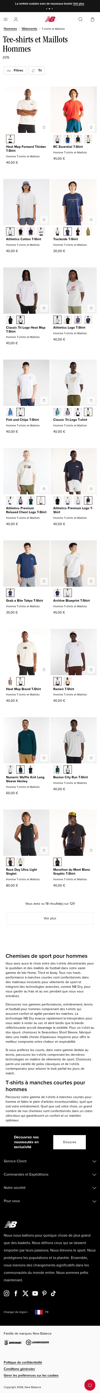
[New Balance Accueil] (50, 19)
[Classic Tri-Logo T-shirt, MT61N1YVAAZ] (57, 412)
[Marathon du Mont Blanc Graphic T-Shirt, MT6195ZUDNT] (57, 862)
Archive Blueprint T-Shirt (71, 601)
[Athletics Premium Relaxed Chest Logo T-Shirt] (44, 488)
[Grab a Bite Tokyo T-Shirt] (44, 581)
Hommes (10, 29)
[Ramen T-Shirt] (91, 669)
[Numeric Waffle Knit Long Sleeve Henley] (44, 758)
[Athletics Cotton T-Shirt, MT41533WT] (41, 231)
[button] (16, 19)
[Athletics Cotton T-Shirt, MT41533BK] (20, 231)
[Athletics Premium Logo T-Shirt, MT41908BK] (57, 500)
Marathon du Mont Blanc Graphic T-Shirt (71, 872)
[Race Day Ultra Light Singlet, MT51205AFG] (20, 862)
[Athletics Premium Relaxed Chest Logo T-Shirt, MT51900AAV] (31, 500)
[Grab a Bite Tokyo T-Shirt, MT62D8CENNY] (10, 593)
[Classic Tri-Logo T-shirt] (91, 400)
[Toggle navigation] (5, 19)
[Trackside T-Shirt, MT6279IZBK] (78, 231)
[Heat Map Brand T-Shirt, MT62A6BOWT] (20, 681)
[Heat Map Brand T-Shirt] (44, 669)
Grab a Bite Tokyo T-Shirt (24, 601)
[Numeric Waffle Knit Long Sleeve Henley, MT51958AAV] (20, 770)
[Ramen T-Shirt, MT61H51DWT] (57, 681)
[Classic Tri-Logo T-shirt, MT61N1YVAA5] (67, 412)
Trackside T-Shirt (65, 239)
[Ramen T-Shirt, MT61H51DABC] (67, 681)
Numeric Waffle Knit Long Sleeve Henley (25, 779)
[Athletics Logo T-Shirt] (91, 308)
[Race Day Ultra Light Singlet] (44, 850)
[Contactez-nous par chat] (89, 1385)
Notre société (15, 1187)
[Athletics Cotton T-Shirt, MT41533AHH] (10, 231)
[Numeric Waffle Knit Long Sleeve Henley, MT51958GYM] (10, 770)
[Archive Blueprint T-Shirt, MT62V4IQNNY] (57, 593)
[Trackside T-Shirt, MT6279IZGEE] (88, 231)
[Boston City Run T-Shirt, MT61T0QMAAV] (57, 770)
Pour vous (12, 1201)
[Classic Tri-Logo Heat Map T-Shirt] (44, 308)
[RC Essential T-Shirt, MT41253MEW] (88, 139)
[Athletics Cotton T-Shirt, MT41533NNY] (31, 231)
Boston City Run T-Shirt (70, 777)
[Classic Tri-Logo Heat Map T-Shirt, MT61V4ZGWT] (20, 320)
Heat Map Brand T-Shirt (23, 689)
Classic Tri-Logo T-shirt (70, 420)
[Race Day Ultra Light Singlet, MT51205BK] (10, 862)
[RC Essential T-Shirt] (91, 127)
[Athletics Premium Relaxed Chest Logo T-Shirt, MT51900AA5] (20, 500)
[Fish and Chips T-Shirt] (44, 400)
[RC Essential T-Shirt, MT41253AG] (57, 139)
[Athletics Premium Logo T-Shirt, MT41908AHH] (78, 500)
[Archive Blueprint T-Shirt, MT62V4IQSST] (67, 593)
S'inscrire (69, 1142)
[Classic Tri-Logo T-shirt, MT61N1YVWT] (78, 412)
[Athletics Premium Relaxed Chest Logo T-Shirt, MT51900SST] (10, 500)
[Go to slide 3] (52, 9)
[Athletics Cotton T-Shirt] (44, 219)
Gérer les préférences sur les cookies (31, 1375)
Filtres (17, 70)
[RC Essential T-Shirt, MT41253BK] (78, 139)
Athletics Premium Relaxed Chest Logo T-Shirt (26, 510)
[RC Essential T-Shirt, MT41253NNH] (67, 139)
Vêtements (29, 29)
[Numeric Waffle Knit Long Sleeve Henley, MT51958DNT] (31, 770)
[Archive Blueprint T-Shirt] (91, 581)
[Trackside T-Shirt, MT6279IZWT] (57, 231)
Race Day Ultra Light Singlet (21, 872)
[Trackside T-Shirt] (91, 219)
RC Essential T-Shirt (68, 147)
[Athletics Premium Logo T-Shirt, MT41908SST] (67, 500)
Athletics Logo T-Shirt (69, 328)
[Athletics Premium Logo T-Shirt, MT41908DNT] (88, 500)
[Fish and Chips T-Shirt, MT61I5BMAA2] (10, 412)
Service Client (15, 1161)
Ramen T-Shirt (63, 689)
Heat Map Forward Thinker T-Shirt (26, 149)
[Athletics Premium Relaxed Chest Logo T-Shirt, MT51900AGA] (41, 500)
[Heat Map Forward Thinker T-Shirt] (44, 127)
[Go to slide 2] (50, 9)
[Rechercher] (80, 19)
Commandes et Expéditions (26, 1174)
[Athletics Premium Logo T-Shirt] (91, 488)
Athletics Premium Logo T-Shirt (73, 510)
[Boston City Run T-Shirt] (91, 758)
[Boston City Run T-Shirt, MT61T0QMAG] (67, 770)
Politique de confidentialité (23, 1362)
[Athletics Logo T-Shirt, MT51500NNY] (88, 320)
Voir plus (78, 4)
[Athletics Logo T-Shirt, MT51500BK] (67, 320)
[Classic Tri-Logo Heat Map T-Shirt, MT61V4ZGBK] (10, 320)
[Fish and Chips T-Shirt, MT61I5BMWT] (20, 412)
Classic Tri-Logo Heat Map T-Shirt (25, 330)
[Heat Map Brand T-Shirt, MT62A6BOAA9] (10, 681)
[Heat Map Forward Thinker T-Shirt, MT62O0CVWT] (10, 139)
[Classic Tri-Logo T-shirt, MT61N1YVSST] (88, 412)
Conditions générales (19, 1369)
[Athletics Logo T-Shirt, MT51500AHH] (57, 320)
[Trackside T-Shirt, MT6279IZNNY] (67, 231)
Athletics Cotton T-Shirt (23, 239)
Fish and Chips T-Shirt (22, 420)
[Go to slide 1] (47, 9)
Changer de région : (16, 1312)
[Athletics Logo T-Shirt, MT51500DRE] (78, 320)
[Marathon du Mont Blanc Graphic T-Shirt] (91, 850)
